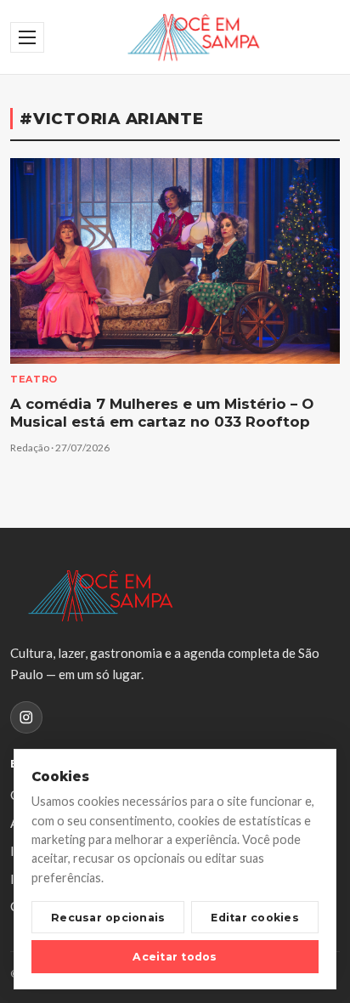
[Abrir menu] (27, 37)
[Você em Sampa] (193, 37)
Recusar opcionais (108, 917)
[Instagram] (26, 717)
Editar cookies (255, 917)
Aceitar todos (175, 956)
